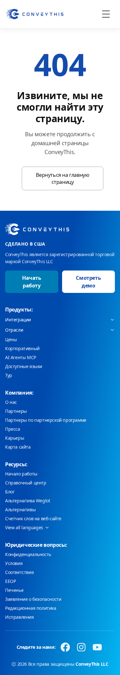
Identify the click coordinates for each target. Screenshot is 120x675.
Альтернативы (20, 509)
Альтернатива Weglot (27, 501)
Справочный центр (25, 483)
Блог (9, 492)
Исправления (19, 617)
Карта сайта (18, 447)
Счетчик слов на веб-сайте (33, 518)
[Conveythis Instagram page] (81, 647)
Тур (8, 375)
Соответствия (19, 572)
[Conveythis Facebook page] (65, 647)
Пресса (12, 429)
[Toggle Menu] (106, 14)
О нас (11, 402)
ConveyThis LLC (92, 664)
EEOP (10, 581)
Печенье (14, 590)
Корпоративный (22, 348)
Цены (11, 339)
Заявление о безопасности (33, 599)
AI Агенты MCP (20, 357)
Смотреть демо (88, 281)
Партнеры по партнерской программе (45, 420)
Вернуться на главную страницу (62, 178)
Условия (13, 563)
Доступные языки (23, 366)
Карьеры (14, 438)
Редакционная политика (30, 608)
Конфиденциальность (28, 554)
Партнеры (16, 411)
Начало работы (21, 474)
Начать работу (31, 281)
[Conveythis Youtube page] (97, 647)
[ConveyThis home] (34, 14)
